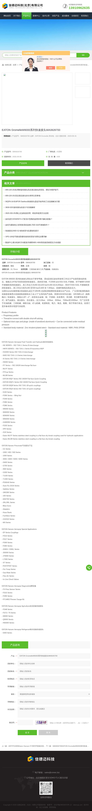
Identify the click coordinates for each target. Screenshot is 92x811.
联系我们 (84, 16)
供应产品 (55, 16)
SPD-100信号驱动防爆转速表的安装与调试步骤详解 (26, 237)
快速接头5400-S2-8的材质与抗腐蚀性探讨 (22, 231)
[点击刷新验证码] (41, 723)
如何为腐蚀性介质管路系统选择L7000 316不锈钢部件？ (27, 225)
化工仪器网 (43, 807)
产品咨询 (23, 163)
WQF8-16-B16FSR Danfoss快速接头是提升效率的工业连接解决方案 (32, 201)
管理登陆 (52, 807)
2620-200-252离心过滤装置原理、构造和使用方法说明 (27, 213)
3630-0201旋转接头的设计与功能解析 (20, 207)
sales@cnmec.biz (52, 772)
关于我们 (16, 16)
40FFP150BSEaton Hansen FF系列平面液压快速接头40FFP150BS (34, 746)
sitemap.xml (77, 805)
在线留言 (75, 16)
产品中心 (26, 16)
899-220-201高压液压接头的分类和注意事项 (22, 196)
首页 (14, 65)
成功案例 (65, 16)
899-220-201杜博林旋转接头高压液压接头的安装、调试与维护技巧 (31, 190)
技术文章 (46, 16)
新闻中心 (36, 16)
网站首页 (7, 16)
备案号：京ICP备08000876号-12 (59, 805)
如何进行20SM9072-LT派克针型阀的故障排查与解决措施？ (28, 219)
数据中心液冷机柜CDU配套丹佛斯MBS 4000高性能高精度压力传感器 (33, 242)
